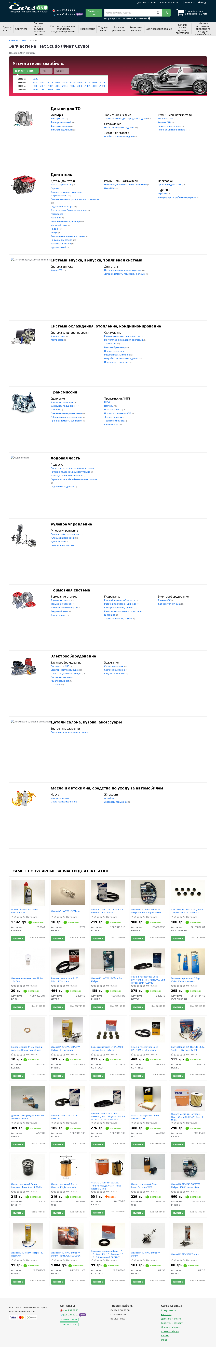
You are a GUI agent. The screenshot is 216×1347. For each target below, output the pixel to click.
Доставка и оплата (147, 2)
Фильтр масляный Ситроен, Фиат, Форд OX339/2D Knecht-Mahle (187, 1117)
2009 (102, 86)
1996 (35, 89)
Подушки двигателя (62, 240)
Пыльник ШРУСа (113, 409)
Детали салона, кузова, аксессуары (86, 722)
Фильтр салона (59, 118)
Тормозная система (70, 590)
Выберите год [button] (24, 70)
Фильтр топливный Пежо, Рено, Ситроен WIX (145, 1185)
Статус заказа (168, 1310)
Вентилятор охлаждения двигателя (123, 339)
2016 (80, 82)
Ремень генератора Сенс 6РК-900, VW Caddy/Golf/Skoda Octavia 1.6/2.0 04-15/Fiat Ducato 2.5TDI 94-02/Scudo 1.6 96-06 (108, 1119)
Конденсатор (58, 336)
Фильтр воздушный (61, 129)
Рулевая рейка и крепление (66, 534)
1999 (57, 89)
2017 (87, 82)
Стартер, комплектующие (65, 669)
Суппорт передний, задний (119, 607)
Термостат (110, 343)
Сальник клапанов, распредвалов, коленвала (75, 199)
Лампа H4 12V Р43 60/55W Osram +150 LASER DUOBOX (65, 1254)
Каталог (165, 1335)
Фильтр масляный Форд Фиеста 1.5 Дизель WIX (64, 1185)
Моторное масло (60, 798)
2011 (43, 82)
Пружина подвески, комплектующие (71, 471)
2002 (50, 86)
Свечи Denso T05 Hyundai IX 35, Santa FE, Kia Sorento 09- (188, 1048)
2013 (57, 82)
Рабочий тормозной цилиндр (120, 603)
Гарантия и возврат (171, 2)
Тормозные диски (61, 600)
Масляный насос (59, 225)
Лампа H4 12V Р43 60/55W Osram (145, 1254)
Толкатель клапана (61, 243)
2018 (94, 82)
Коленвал (56, 217)
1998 (50, 89)
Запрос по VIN (69, 1324)
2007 (87, 86)
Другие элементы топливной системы (124, 273)
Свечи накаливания (115, 669)
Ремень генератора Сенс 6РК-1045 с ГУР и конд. (144, 1048)
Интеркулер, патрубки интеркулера (177, 197)
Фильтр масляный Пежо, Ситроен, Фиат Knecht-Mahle (26, 1185)
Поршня (55, 188)
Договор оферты (170, 1327)
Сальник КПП (111, 424)
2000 (35, 86)
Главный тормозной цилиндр (120, 600)
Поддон (55, 228)
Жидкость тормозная (116, 801)
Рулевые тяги (58, 541)
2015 (72, 82)
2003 (57, 86)
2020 (35, 78)
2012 (50, 82)
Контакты (190, 2)
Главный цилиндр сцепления (66, 413)
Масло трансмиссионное (64, 801)
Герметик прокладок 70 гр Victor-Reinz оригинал (185, 980)
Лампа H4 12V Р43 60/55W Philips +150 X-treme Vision (185, 1185)
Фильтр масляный (60, 126)
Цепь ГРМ (109, 188)
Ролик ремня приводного (172, 129)
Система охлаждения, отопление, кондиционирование (106, 326)
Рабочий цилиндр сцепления (67, 417)
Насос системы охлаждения (119, 127)
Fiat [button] (45, 70)
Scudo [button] (60, 70)
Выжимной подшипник (63, 405)
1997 (43, 89)
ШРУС (107, 402)
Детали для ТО (66, 108)
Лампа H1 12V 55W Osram (185, 1254)
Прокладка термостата (117, 362)
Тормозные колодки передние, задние (125, 118)
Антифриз (110, 798)
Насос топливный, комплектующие (123, 270)
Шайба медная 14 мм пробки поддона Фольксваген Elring (27, 1048)
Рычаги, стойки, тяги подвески (67, 475)
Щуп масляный (58, 247)
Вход (203, 2)
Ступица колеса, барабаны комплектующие (74, 479)
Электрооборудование (73, 656)
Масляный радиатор (115, 347)
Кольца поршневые (61, 184)
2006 (80, 86)
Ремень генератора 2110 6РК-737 (64, 1117)
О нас (164, 1339)
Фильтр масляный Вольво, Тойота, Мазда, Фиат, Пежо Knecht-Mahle (106, 1185)
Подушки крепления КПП (117, 413)
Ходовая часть (65, 458)
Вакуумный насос (60, 611)
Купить (18, 938)
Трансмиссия (64, 392)
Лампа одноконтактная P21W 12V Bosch (27, 980)
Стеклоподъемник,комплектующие (70, 732)
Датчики (55, 684)
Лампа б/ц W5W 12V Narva (65, 911)
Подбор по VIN (93, 13)
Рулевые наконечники (63, 537)
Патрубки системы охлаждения (121, 358)
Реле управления (60, 680)
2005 (72, 86)
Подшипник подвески (63, 486)
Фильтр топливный (61, 122)
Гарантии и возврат (172, 1323)
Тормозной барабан (62, 603)
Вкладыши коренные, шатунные (68, 236)
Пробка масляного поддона (119, 136)
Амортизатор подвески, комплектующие (73, 468)
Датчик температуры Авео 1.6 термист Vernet (27, 1117)
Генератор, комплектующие (66, 673)
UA (18, 2)
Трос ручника (58, 615)
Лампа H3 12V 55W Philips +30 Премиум (27, 1254)
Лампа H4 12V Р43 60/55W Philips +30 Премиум (65, 1048)
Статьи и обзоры (170, 1331)
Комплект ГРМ (166, 118)
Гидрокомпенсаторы (62, 206)
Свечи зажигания (114, 666)
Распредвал (57, 214)
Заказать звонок (69, 1319)
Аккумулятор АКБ (60, 666)
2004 (65, 86)
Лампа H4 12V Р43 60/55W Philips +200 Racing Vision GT (146, 911)
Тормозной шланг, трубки (118, 618)
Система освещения (62, 677)
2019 (102, 82)
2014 (65, 82)
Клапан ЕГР (57, 270)
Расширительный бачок (117, 354)
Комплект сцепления (62, 402)
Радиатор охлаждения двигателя (122, 336)
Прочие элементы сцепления (67, 420)
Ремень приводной (168, 126)
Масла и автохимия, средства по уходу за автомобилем (107, 788)
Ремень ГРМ (165, 122)
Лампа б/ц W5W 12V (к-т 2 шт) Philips (107, 980)
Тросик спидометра (115, 420)
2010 (35, 82)
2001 (43, 86)
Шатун (54, 232)
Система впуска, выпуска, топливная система (96, 260)
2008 (94, 86)
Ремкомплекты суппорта (64, 607)
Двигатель (61, 174)
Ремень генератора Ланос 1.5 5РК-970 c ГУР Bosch (107, 911)
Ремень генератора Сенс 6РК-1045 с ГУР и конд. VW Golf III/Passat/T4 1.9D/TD (148, 979)
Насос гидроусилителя (63, 545)
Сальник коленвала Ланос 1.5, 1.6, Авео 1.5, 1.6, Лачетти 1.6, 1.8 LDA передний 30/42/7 (107, 1254)
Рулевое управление (71, 524)
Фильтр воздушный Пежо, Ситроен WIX (145, 1117)
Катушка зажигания (115, 673)
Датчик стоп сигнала (169, 603)
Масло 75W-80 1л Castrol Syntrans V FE (24, 911)
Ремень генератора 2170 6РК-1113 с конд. (64, 980)
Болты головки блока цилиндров (68, 210)
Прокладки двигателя (170, 184)
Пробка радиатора (114, 351)
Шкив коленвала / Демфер (65, 221)
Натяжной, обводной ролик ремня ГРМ (125, 184)
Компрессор (57, 339)
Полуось (108, 405)
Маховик (56, 409)
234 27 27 (66, 10)
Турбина (162, 193)
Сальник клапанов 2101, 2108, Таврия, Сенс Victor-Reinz (187, 911)
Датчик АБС (164, 600)
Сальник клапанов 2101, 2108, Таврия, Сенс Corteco (107, 1048)
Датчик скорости (113, 417)
